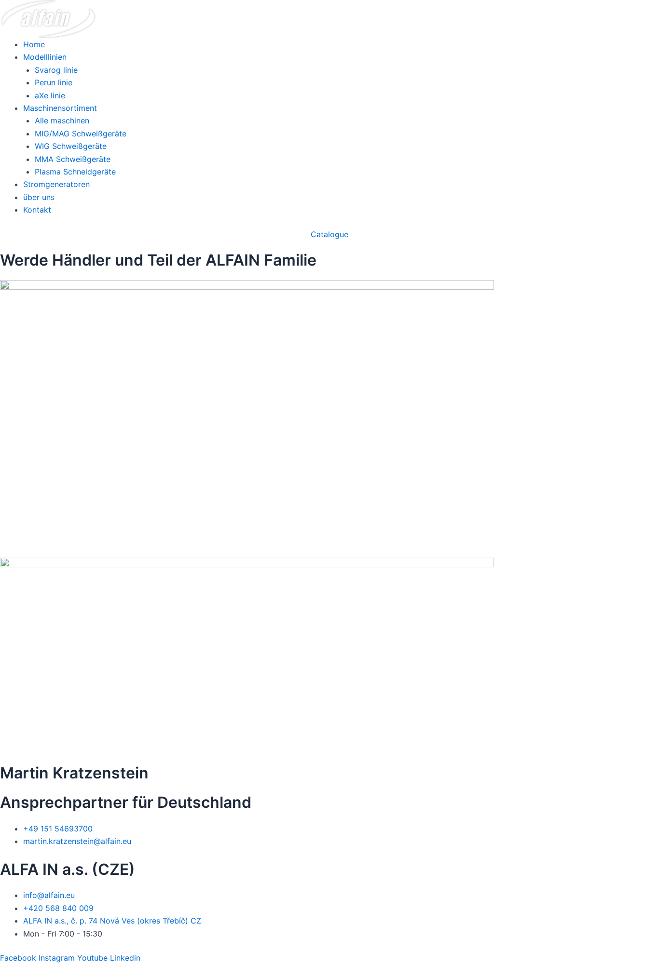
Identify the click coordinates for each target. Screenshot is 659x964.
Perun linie (53, 82)
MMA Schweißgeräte (72, 159)
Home (34, 44)
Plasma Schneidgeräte (75, 171)
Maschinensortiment (60, 108)
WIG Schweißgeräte (71, 146)
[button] (329, 234)
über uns (39, 197)
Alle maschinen (62, 120)
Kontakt (37, 209)
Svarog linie (56, 70)
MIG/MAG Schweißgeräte (80, 133)
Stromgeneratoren (56, 184)
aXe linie (50, 95)
